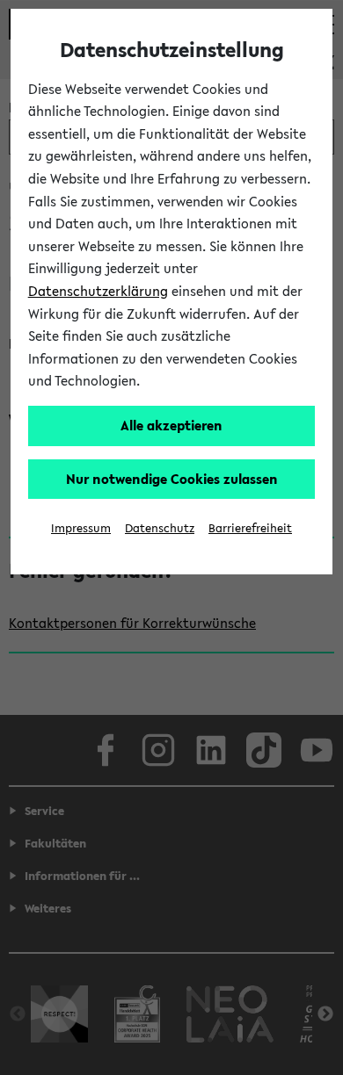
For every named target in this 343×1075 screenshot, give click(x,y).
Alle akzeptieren (171, 425)
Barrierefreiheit (250, 528)
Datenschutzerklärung (98, 290)
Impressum (81, 528)
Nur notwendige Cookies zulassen (172, 478)
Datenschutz (159, 528)
